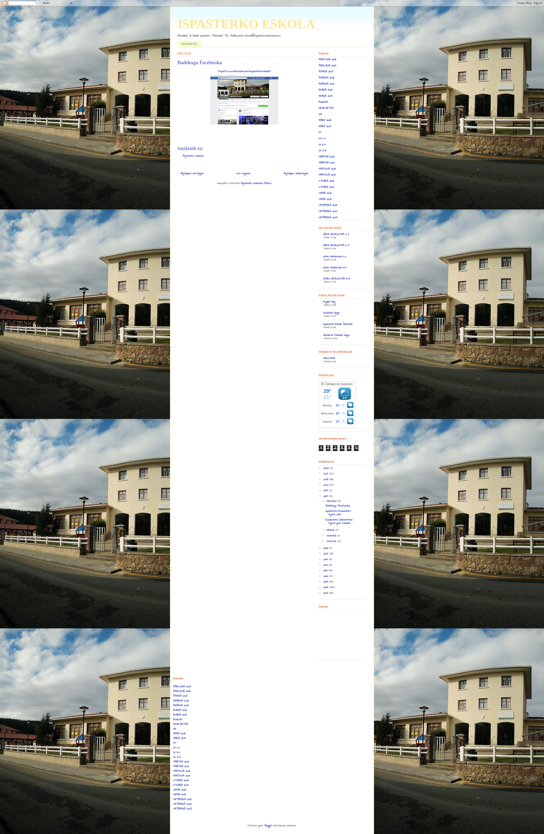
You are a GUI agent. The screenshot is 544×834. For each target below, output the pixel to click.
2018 (326, 490)
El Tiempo (328, 383)
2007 (326, 593)
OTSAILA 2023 (326, 181)
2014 (326, 559)
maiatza (332, 536)
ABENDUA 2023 (327, 59)
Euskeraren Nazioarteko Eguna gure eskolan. (339, 521)
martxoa (332, 541)
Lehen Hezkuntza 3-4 (335, 268)
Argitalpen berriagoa (192, 173)
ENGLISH (323, 102)
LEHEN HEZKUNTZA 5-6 (336, 279)
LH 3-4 (322, 145)
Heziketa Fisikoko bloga (336, 335)
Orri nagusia (243, 173)
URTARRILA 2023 (328, 205)
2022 (326, 485)
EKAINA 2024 (326, 96)
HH (320, 114)
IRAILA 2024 (325, 126)
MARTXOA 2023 (327, 169)
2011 (326, 570)
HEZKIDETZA (189, 43)
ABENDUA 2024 (327, 66)
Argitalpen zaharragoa (296, 173)
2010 (326, 576)
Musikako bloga (331, 313)
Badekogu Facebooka (338, 506)
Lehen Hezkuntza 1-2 (334, 256)
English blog (329, 302)
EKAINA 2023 (325, 90)
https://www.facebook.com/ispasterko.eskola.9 (244, 71)
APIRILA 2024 (326, 71)
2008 (326, 587)
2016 (326, 548)
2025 (326, 468)
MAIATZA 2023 (326, 157)
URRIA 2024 (325, 199)
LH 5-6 (322, 150)
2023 (326, 479)
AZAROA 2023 (326, 78)
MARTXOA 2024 (327, 175)
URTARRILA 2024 (328, 211)
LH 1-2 (322, 138)
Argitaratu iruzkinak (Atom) (256, 183)
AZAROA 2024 (326, 84)
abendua (332, 501)
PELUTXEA (329, 358)
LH (320, 132)
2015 (326, 554)
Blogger (268, 826)
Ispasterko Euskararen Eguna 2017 (338, 512)
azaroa (331, 530)
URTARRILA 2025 (328, 217)
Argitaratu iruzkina (193, 156)
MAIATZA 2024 (327, 163)
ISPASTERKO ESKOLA (246, 24)
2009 (326, 582)
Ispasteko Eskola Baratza (338, 324)
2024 (326, 474)
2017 (326, 496)
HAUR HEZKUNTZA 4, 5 (336, 245)
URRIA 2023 (325, 193)
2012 (326, 565)
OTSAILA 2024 (326, 187)
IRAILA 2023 (325, 120)
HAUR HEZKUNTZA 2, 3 (336, 234)
